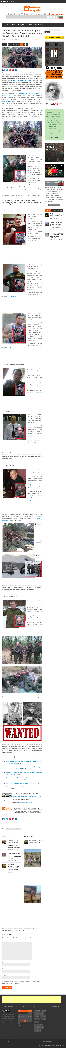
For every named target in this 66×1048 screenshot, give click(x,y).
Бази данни (21, 25)
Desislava (6, 39)
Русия (42, 1013)
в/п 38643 (18, 828)
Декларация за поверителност (16, 1042)
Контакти (29, 1042)
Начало (6, 25)
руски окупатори (39, 1027)
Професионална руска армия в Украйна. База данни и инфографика (56, 215)
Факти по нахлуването (8, 41)
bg (21, 44)
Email (3, 968)
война (37, 1021)
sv (24, 44)
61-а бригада (10, 828)
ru (3, 44)
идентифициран (6, 101)
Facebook (22, 802)
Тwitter (26, 802)
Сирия (37, 1016)
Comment (4, 941)
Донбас (27, 39)
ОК (35, 240)
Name (3, 962)
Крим (37, 1013)
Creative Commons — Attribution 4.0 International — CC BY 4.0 (27, 796)
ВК (41, 238)
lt (18, 44)
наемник (17, 197)
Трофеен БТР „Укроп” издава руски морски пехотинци (20, 783)
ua (8, 44)
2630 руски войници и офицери (22, 80)
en (16, 44)
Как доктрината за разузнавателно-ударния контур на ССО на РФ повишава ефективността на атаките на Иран (14, 868)
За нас (30, 25)
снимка (9, 97)
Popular (48, 210)
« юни (19, 1025)
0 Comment (21, 39)
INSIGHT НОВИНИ (39, 25)
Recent (54, 210)
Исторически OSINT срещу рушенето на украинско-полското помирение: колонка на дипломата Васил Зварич (14, 844)
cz (6, 44)
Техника (43, 1016)
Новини (13, 25)
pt (13, 44)
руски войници (39, 1024)
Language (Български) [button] (8, 1)
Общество (39, 39)
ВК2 (28, 394)
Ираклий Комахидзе (32, 795)
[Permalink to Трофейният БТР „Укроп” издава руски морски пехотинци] (26, 841)
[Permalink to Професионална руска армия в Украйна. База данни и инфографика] (47, 215)
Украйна (38, 1019)
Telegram (30, 802)
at (26, 44)
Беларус (38, 1010)
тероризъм (38, 1030)
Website (4, 975)
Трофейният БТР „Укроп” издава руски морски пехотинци (35, 842)
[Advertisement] (31, 999)
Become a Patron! (53, 137)
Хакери (44, 1019)
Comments (60, 210)
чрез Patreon (20, 814)
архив (22, 197)
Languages (37, 1042)
